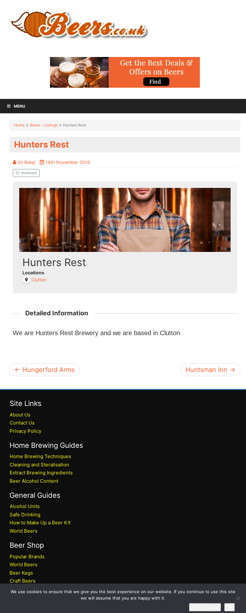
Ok (229, 607)
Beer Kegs (21, 573)
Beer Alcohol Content (34, 481)
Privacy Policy (25, 431)
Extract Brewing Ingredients (41, 473)
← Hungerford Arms (44, 370)
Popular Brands (27, 556)
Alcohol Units (25, 506)
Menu (19, 106)
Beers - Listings (44, 125)
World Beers (23, 531)
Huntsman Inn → (210, 370)
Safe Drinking (25, 515)
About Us (20, 415)
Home (19, 125)
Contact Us (22, 423)
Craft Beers (23, 581)
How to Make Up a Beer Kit (40, 523)
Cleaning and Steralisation (39, 465)
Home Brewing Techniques (40, 456)
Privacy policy (205, 607)
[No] (238, 598)
